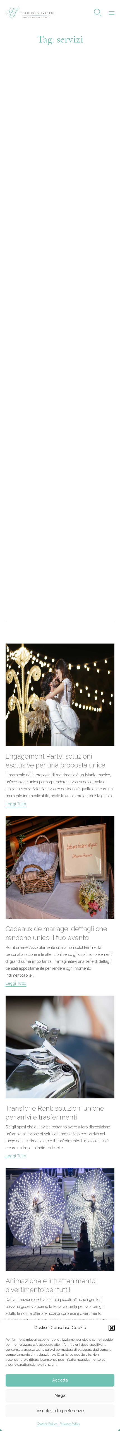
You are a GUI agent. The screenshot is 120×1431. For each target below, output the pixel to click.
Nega (60, 1395)
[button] (111, 1328)
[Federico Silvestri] (30, 12)
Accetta (60, 1380)
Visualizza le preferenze (60, 1410)
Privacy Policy (70, 1423)
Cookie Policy (47, 1423)
